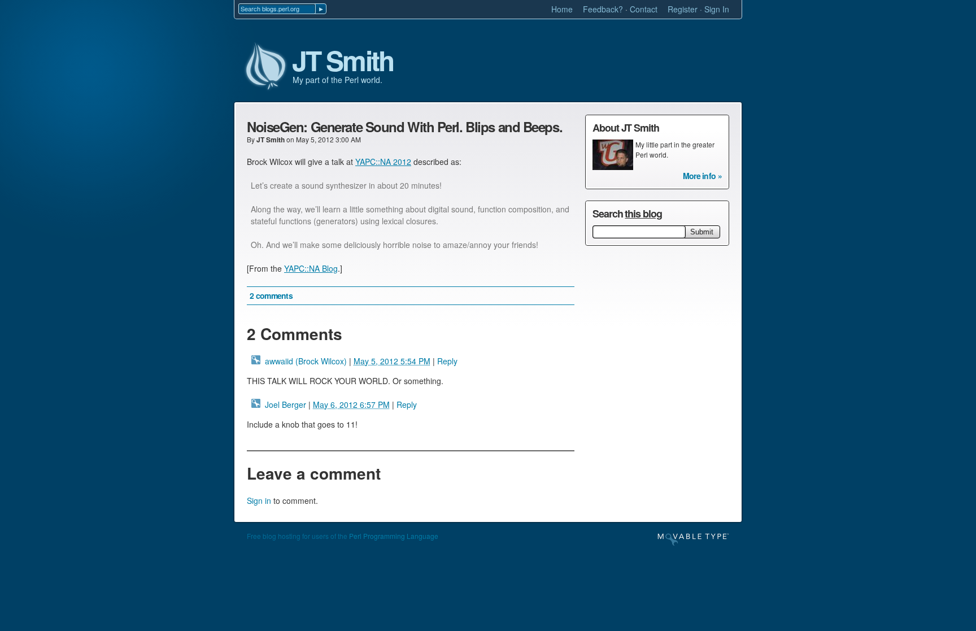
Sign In (716, 9)
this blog (643, 213)
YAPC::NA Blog (311, 268)
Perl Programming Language (393, 536)
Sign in (259, 500)
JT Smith (342, 61)
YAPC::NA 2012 (383, 161)
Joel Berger (285, 404)
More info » (702, 175)
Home (562, 9)
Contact (643, 9)
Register (683, 9)
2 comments (271, 295)
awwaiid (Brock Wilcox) (306, 361)
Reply (447, 361)
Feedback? (603, 9)
